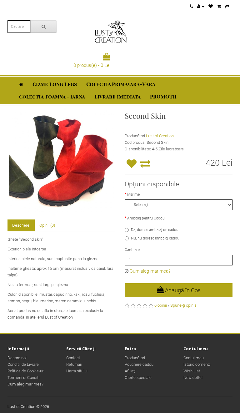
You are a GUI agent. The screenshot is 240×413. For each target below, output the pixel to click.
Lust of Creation (160, 135)
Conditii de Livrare (23, 364)
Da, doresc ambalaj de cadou (154, 230)
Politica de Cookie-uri (26, 371)
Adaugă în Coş (182, 290)
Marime (133, 194)
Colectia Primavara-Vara (120, 84)
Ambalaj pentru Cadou (146, 218)
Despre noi (17, 357)
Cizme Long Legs (54, 84)
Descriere (20, 225)
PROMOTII (163, 96)
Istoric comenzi (197, 364)
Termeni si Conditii (24, 377)
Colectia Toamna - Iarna (52, 96)
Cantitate (132, 250)
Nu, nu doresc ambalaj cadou (155, 238)
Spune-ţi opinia (183, 305)
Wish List (191, 371)
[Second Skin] (61, 159)
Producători (135, 357)
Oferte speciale (138, 377)
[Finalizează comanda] (227, 6)
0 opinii (160, 305)
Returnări (74, 364)
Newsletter (193, 377)
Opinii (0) (47, 225)
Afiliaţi (130, 371)
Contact (73, 357)
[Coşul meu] (219, 6)
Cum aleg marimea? (150, 271)
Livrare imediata (117, 96)
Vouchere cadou (139, 364)
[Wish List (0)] (210, 6)
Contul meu (193, 357)
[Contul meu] (200, 6)
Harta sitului (77, 371)
